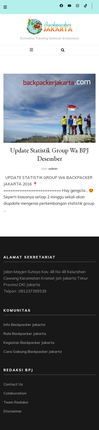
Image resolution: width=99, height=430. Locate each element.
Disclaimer (12, 411)
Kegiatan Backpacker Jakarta (28, 342)
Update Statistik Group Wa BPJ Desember (49, 154)
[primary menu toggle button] (32, 50)
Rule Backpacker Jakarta (24, 333)
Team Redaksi (15, 402)
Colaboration (14, 393)
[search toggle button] (62, 50)
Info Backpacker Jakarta (24, 324)
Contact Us (13, 384)
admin (53, 169)
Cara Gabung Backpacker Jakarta (32, 351)
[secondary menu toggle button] (5, 7)
